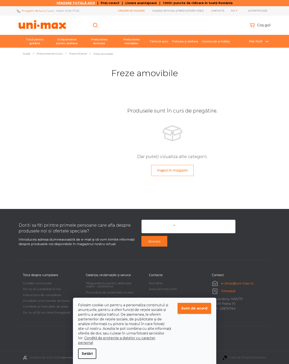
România (156, 283)
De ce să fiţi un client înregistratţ (47, 312)
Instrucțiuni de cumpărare (42, 295)
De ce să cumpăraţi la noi (42, 289)
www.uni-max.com (163, 289)
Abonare (154, 241)
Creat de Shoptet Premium (247, 357)
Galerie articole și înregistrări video (178, 10)
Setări (87, 354)
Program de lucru (34, 10)
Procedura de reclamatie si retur (109, 292)
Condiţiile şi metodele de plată (45, 306)
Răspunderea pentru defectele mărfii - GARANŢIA (109, 284)
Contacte (217, 10)
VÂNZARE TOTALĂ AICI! (75, 3)
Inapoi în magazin (172, 170)
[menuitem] (35, 41)
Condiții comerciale (37, 283)
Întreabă (228, 291)
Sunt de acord (194, 308)
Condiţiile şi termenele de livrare (46, 301)
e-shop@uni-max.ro (237, 283)
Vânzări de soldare (131, 10)
